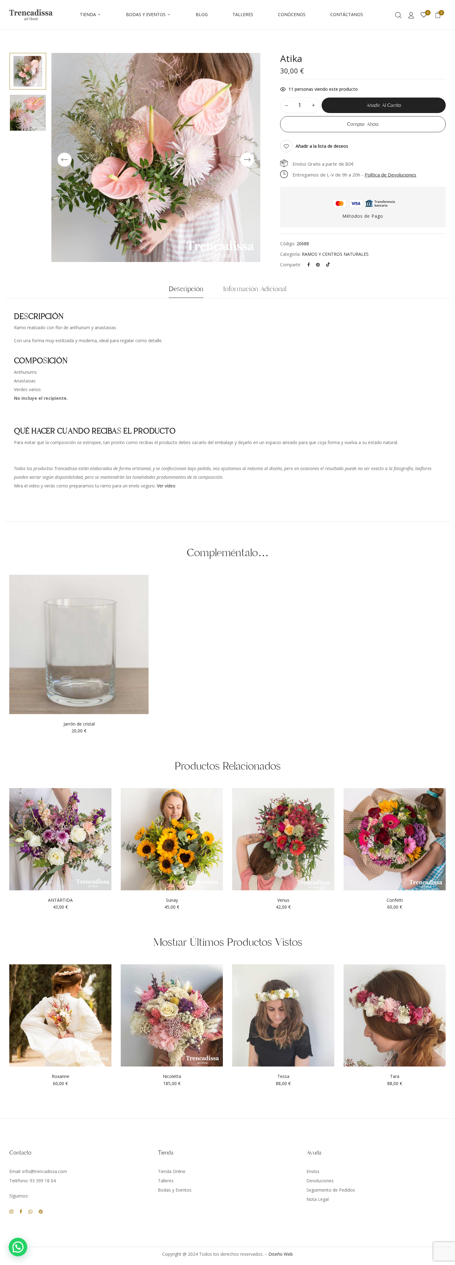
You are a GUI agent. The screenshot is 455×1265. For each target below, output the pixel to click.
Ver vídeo (166, 486)
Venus (283, 900)
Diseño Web (280, 1254)
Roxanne (60, 1076)
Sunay (172, 900)
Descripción (186, 289)
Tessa (283, 1076)
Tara (394, 1076)
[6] (424, 15)
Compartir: (290, 265)
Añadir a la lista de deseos (322, 146)
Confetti (395, 900)
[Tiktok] (328, 265)
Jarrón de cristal (79, 724)
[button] (438, 16)
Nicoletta (172, 1076)
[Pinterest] (318, 265)
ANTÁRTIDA (60, 900)
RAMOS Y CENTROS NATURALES (335, 254)
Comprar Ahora (363, 124)
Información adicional (255, 289)
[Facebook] (308, 265)
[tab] (186, 290)
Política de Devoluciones (390, 175)
